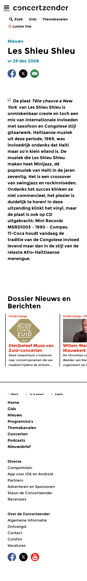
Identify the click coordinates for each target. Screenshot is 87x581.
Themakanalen (55, 19)
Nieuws (15, 41)
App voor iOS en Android (30, 474)
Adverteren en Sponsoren (31, 487)
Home (13, 402)
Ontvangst (17, 526)
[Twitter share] (23, 74)
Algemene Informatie (27, 520)
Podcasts (16, 440)
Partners (15, 480)
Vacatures (17, 545)
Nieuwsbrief (19, 446)
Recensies (17, 499)
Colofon (15, 539)
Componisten (20, 468)
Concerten (18, 434)
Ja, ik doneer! (36, 394)
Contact (15, 533)
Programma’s (20, 421)
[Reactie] (34, 74)
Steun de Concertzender (30, 493)
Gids (32, 19)
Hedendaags (18, 316)
